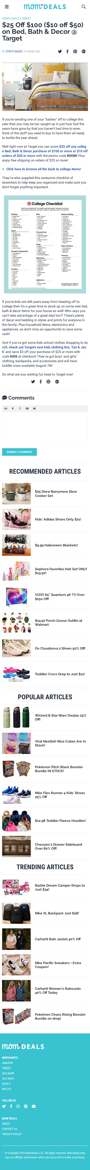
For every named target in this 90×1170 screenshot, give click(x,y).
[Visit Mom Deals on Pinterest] (26, 1106)
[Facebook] (67, 51)
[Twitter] (60, 51)
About (6, 1123)
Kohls (6, 1083)
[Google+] (83, 51)
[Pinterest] (75, 51)
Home (5, 18)
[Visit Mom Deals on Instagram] (18, 1106)
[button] (5, 408)
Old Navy (8, 1078)
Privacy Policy (12, 1134)
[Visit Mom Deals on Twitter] (4, 1106)
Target (26, 18)
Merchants (10, 1057)
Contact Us (9, 1129)
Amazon (7, 1063)
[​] (45, 427)
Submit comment (19, 452)
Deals (15, 18)
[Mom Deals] (45, 6)
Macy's (6, 1089)
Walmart (8, 1073)
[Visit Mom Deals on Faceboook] (11, 1106)
